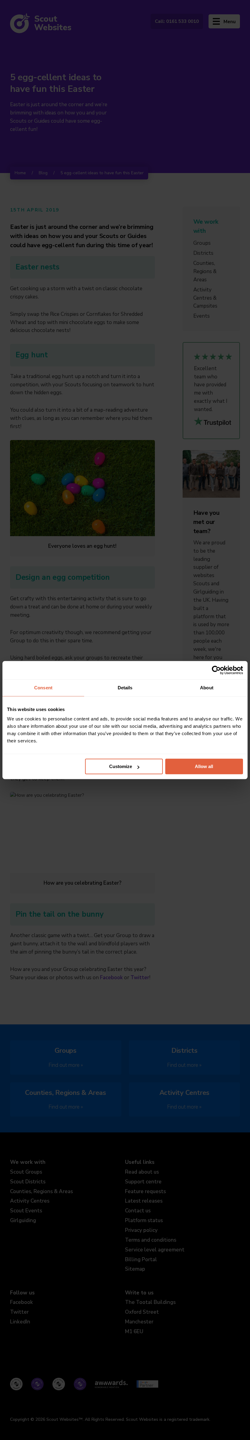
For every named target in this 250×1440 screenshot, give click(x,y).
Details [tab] (125, 687)
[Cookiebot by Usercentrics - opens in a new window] (216, 670)
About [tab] (206, 687)
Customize (120, 766)
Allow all (204, 766)
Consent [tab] (43, 687)
